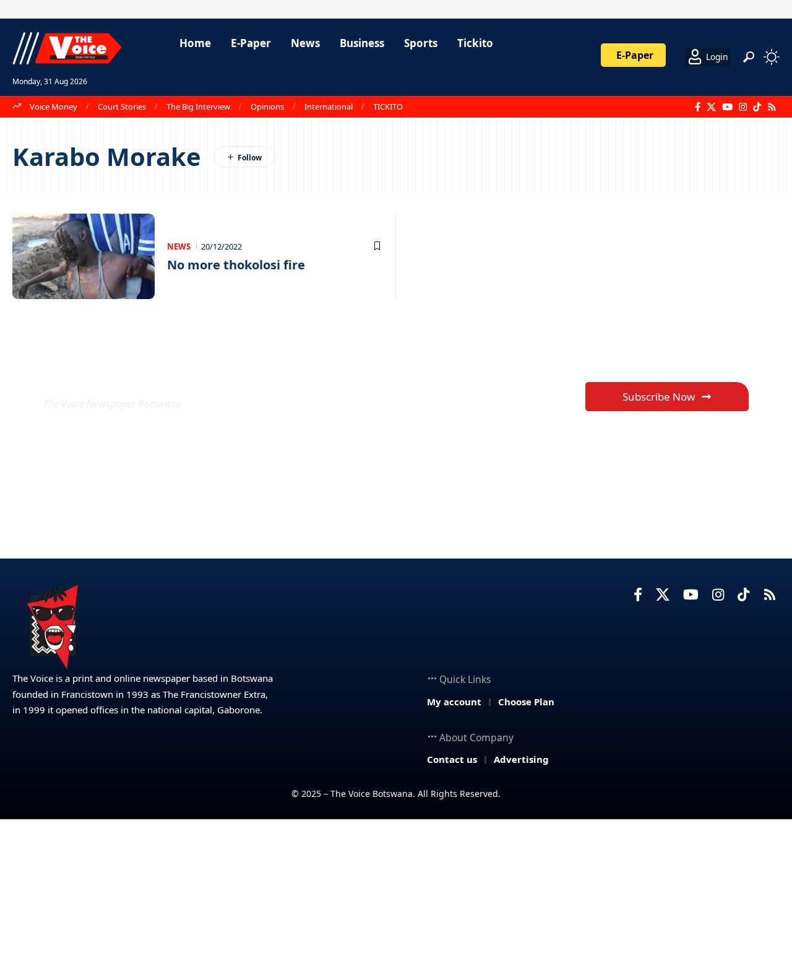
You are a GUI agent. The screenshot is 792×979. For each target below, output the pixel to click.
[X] (711, 107)
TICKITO (388, 106)
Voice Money (53, 106)
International (328, 106)
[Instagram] (743, 107)
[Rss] (772, 107)
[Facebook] (698, 107)
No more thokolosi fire (236, 264)
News (179, 246)
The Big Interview (198, 106)
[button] (748, 57)
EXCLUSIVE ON (134, 373)
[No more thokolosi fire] (83, 256)
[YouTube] (727, 107)
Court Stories (122, 106)
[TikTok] (757, 107)
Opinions (267, 106)
